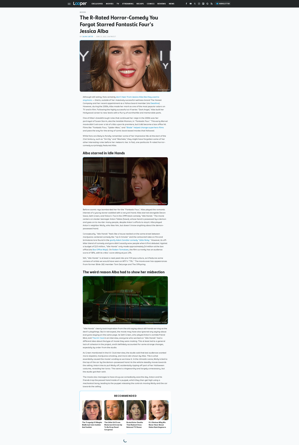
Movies (110, 3)
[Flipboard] (203, 4)
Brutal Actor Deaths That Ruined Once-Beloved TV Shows (134, 424)
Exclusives (97, 3)
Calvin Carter (87, 37)
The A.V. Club (98, 338)
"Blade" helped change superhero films (145, 127)
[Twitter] (195, 4)
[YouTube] (190, 4)
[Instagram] (199, 4)
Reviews (161, 3)
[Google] (207, 4)
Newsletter (224, 4)
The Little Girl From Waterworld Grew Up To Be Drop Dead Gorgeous (113, 426)
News (171, 3)
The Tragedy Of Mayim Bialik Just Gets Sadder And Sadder (92, 424)
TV (118, 3)
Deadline (154, 103)
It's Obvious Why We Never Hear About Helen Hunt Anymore (157, 424)
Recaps (140, 3)
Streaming (127, 3)
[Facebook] (186, 4)
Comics (151, 3)
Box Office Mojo (100, 249)
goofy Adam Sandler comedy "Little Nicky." (130, 240)
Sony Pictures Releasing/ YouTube (156, 203)
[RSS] (211, 4)
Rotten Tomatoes (120, 249)
